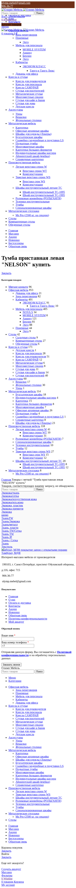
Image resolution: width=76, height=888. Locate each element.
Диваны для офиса (27, 73)
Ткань (5, 543)
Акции (12, 609)
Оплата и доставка (19, 602)
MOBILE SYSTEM (34, 49)
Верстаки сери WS (34, 181)
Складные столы (26, 337)
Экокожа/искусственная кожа (19, 499)
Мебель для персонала (29, 45)
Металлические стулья (29, 93)
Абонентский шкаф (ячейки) (33, 156)
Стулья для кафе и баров (30, 100)
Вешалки (21, 117)
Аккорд (27, 52)
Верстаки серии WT (35, 170)
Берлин (27, 55)
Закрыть (6, 273)
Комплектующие (33, 174)
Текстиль (6, 546)
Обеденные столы (26, 343)
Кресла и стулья (18, 346)
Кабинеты (22, 62)
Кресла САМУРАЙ (27, 87)
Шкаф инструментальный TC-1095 (44, 192)
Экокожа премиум (12, 508)
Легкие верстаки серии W (31, 166)
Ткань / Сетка (9, 540)
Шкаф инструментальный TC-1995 (44, 195)
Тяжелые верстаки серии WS (33, 177)
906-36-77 (7, 6)
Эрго (26, 42)
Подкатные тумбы (27, 143)
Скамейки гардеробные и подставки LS (40, 140)
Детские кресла (25, 106)
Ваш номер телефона (15, 642)
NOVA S (28, 312)
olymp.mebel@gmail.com (15, 2)
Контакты (14, 605)
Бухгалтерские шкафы (29, 137)
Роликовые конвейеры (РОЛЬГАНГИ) (38, 198)
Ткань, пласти (9, 527)
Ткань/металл (9, 524)
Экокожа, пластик (12, 505)
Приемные (22, 37)
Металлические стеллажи (23, 470)
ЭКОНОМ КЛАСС (34, 66)
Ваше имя (8, 635)
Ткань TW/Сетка (11, 530)
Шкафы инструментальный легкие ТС (39, 187)
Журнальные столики (29, 120)
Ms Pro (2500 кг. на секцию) (32, 215)
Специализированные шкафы (33, 207)
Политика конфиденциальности (27, 618)
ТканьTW (7, 518)
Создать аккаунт (11, 869)
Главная (6, 479)
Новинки (14, 612)
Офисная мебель (18, 289)
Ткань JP (6, 537)
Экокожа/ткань (10, 492)
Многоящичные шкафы (30, 146)
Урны (19, 113)
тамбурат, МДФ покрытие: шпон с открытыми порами (34, 549)
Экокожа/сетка (10, 495)
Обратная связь (17, 615)
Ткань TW (7, 533)
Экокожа (6, 511)
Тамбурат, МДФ (11, 552)
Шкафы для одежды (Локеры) (33, 133)
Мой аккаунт (16, 621)
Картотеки (22, 127)
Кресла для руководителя (31, 81)
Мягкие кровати (18, 286)
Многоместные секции (29, 97)
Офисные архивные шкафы (32, 130)
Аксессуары (15, 378)
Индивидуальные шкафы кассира (36, 152)
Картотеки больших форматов (34, 149)
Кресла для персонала (29, 84)
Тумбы (20, 204)
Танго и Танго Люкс (42, 70)
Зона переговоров (26, 34)
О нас (11, 599)
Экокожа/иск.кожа (12, 502)
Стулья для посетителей (30, 90)
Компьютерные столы (29, 340)
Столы (12, 334)
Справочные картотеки (30, 159)
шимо (4, 514)
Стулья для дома (25, 103)
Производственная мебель (24, 426)
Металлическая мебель (22, 391)
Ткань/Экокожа (10, 521)
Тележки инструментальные (33, 201)
